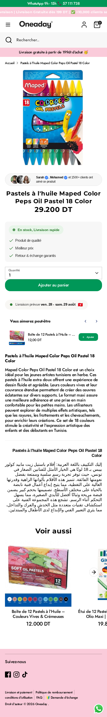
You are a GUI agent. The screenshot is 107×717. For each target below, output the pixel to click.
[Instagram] (16, 674)
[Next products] (96, 321)
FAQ (39, 697)
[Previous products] (85, 321)
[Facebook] (8, 674)
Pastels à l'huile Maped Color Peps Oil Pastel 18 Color (55, 63)
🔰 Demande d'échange (62, 697)
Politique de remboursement (54, 692)
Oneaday (41, 704)
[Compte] (84, 22)
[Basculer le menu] (8, 25)
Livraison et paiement (18, 692)
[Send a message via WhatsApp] (99, 709)
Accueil (9, 63)
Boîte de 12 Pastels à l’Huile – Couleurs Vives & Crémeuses (52, 334)
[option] (53, 117)
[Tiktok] (25, 674)
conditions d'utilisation (19, 697)
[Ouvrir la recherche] (8, 40)
